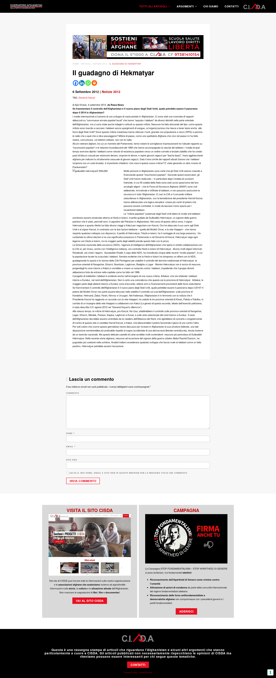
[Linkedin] (82, 83)
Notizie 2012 (111, 91)
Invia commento (83, 481)
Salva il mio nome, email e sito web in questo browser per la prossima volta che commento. (128, 473)
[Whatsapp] (88, 83)
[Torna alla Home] (26, 6)
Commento (72, 393)
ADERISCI (186, 611)
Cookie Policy (145, 672)
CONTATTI (138, 665)
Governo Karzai (86, 97)
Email (71, 447)
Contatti (232, 6)
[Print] (94, 83)
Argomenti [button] (185, 6)
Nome (70, 433)
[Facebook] (75, 83)
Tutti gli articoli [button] (153, 6)
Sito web (71, 460)
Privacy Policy (130, 672)
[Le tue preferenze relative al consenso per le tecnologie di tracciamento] (270, 672)
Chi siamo (210, 6)
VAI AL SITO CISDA (90, 601)
